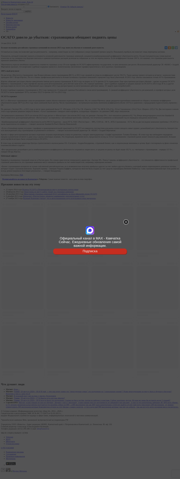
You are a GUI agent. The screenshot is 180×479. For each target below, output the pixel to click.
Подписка (90, 251)
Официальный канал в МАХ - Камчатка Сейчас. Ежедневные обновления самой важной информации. (90, 242)
